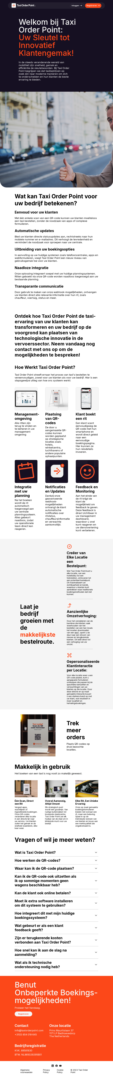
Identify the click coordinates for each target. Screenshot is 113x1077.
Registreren (92, 5)
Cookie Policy (60, 1071)
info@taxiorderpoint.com (29, 1030)
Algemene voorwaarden (26, 1071)
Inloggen (75, 5)
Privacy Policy (46, 1071)
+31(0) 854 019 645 (26, 1034)
